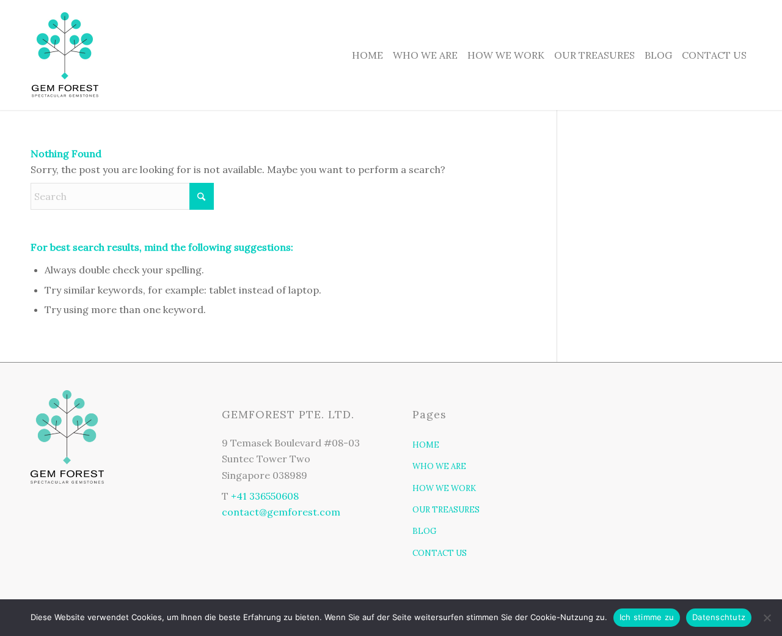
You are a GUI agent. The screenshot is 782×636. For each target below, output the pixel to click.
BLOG (424, 531)
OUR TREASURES (446, 510)
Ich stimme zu (646, 617)
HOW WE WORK (444, 488)
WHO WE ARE (439, 466)
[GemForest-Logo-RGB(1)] (65, 55)
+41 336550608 (265, 496)
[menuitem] (367, 55)
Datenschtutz (718, 617)
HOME (425, 445)
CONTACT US (439, 553)
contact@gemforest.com (281, 512)
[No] (767, 618)
